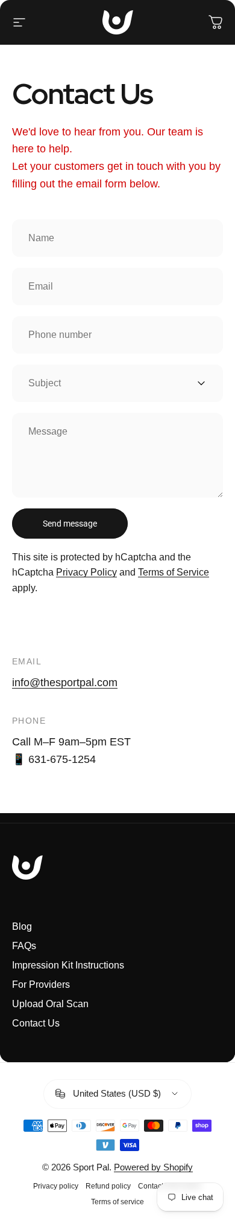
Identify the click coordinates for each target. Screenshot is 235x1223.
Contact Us (36, 1023)
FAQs (24, 946)
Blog (22, 926)
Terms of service (117, 1202)
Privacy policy (55, 1186)
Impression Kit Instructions (68, 965)
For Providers (41, 984)
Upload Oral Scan (50, 1004)
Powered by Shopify (153, 1167)
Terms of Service (173, 572)
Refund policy (108, 1186)
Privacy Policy (86, 572)
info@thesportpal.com (65, 682)
